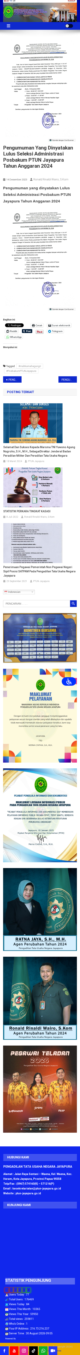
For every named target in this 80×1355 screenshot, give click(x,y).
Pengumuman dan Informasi (21, 173)
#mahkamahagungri (29, 366)
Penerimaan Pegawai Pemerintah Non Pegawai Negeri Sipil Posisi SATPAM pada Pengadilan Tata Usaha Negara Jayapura (39, 571)
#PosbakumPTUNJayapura (21, 371)
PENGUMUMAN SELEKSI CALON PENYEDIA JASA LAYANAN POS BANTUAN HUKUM (15, 379)
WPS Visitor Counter (25, 1338)
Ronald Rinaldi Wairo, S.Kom (50, 179)
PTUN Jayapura (36, 461)
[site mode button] (69, 26)
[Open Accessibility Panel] (69, 681)
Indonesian (13, 591)
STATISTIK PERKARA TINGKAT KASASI (26, 511)
